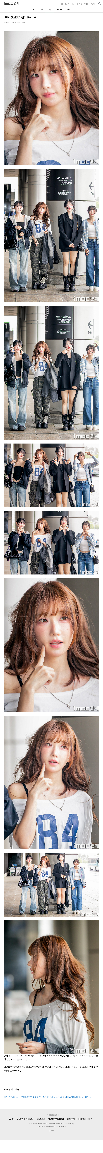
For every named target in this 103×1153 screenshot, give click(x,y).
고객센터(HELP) (85, 1119)
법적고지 (71, 1119)
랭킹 (69, 10)
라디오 (86, 4)
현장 (50, 10)
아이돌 (59, 10)
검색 (99, 3)
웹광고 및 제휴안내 (25, 1119)
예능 (72, 4)
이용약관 (41, 1119)
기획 (41, 10)
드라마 (67, 4)
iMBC (61, 4)
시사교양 (79, 4)
